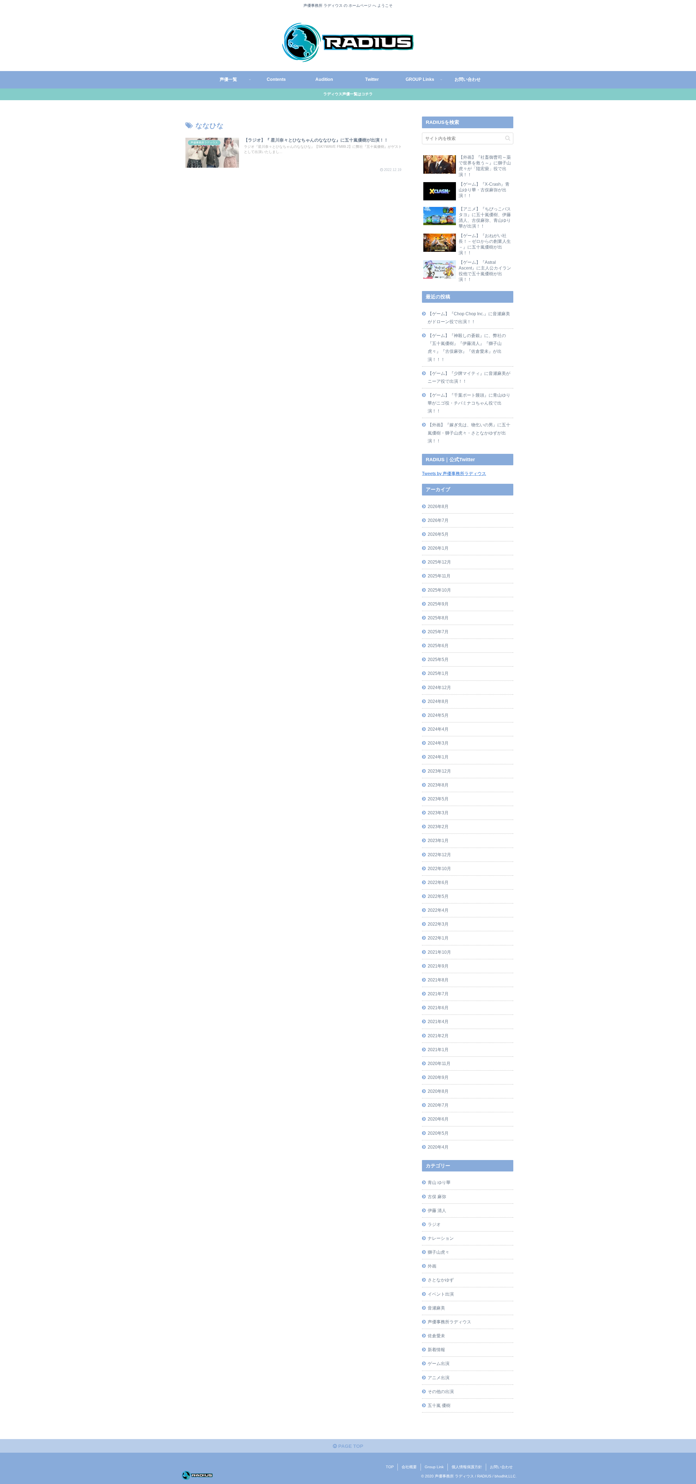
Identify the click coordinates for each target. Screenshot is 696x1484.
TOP (390, 1467)
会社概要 (409, 1467)
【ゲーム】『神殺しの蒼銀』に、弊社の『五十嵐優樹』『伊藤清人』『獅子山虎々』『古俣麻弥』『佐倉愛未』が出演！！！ (467, 347)
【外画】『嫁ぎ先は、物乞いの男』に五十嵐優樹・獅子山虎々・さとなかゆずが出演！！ (469, 432)
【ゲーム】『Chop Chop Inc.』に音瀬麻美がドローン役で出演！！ (469, 317)
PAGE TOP (350, 1446)
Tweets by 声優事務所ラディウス (454, 473)
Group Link (434, 1467)
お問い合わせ (501, 1467)
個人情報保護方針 (467, 1467)
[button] (507, 138)
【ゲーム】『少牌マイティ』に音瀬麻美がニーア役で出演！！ (469, 377)
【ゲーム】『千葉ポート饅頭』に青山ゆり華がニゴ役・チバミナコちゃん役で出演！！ (469, 403)
